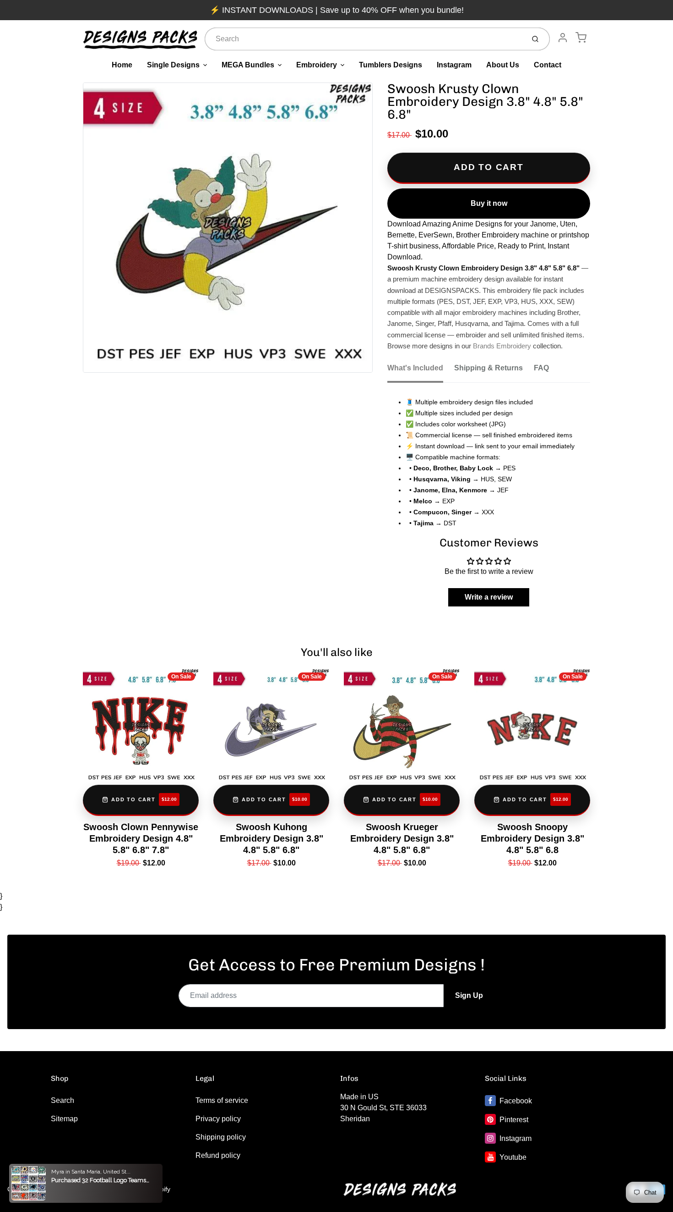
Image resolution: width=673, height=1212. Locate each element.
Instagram (454, 65)
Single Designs (173, 65)
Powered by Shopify (141, 1189)
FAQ (541, 368)
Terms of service (221, 1100)
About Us (502, 65)
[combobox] (364, 39)
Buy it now (489, 203)
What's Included (415, 368)
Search (62, 1100)
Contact (547, 65)
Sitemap (64, 1119)
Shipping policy (220, 1137)
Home (122, 65)
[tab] (420, 371)
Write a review (489, 597)
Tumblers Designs (390, 65)
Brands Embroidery (502, 346)
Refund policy (217, 1155)
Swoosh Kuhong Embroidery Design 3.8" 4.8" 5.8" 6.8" (271, 838)
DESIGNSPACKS (86, 1189)
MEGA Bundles (248, 65)
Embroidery (316, 65)
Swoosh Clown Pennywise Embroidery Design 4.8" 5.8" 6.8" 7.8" (140, 838)
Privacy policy (218, 1119)
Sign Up (469, 995)
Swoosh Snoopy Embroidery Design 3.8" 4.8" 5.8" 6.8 (532, 838)
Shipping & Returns (488, 368)
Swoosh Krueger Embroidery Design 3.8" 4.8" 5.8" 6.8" (402, 838)
